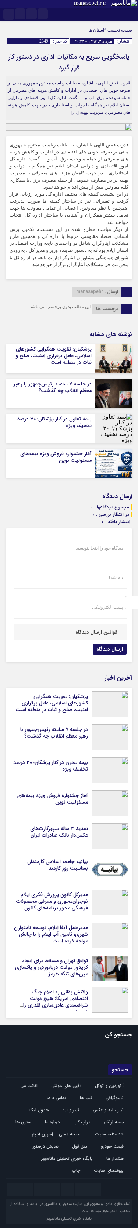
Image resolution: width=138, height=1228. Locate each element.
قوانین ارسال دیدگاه (96, 632)
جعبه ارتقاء (114, 1122)
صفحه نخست (119, 30)
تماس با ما (56, 1097)
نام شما (116, 577)
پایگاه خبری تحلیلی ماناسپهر (67, 1158)
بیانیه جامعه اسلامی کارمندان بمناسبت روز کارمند (57, 865)
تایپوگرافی (115, 1097)
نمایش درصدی (45, 1146)
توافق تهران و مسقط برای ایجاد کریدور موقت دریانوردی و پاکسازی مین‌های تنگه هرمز (51, 967)
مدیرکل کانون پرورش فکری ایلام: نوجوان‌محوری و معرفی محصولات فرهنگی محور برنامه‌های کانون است (52, 905)
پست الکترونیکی (107, 607)
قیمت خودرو (112, 1146)
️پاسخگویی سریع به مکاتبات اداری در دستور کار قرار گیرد (69, 62)
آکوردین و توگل (109, 1085)
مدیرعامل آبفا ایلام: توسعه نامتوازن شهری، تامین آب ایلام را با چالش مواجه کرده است (51, 934)
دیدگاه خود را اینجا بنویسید (99, 548)
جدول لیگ (39, 1109)
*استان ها (97, 30)
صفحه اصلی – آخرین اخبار (56, 1134)
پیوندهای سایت (109, 1170)
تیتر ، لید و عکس (108, 1109)
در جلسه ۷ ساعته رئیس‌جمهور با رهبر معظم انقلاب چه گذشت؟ (52, 387)
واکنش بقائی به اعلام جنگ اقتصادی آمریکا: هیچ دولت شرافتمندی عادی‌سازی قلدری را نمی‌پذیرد (55, 1002)
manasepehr (89, 292)
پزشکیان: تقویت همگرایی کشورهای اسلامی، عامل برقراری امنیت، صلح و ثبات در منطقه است (53, 355)
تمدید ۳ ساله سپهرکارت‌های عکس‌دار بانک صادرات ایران (59, 832)
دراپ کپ (81, 1122)
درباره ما (52, 1122)
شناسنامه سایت (109, 1134)
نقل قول (79, 1146)
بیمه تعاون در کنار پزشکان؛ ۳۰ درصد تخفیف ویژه (54, 422)
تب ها (86, 1097)
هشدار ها (115, 1158)
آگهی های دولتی (66, 1085)
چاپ (76, 1170)
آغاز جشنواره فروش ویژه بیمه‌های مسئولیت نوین (56, 457)
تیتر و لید (70, 1109)
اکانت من (29, 1085)
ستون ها (23, 1122)
